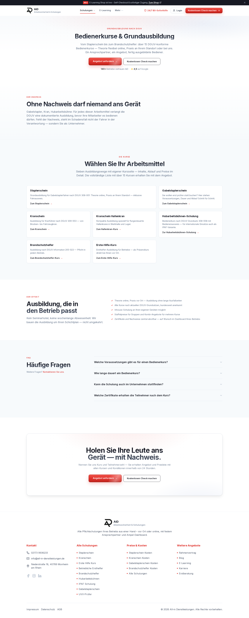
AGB (59, 609)
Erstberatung (186, 573)
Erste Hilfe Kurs (87, 563)
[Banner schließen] (245, 3)
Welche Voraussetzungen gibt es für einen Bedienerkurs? (131, 362)
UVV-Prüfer (85, 594)
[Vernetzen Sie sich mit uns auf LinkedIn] (40, 576)
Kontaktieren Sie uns (53, 372)
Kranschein (85, 557)
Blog (181, 557)
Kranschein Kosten (139, 557)
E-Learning (105, 10)
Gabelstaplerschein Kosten (143, 563)
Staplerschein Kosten (140, 552)
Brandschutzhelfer (89, 573)
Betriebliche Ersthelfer (91, 568)
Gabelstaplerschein (89, 589)
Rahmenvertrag (187, 552)
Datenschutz (48, 609)
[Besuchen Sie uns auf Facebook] (28, 576)
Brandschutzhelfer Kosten (143, 568)
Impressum (33, 609)
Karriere (183, 568)
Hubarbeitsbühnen (89, 578)
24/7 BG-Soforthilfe (157, 10)
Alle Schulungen (138, 573)
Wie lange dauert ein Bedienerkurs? (117, 373)
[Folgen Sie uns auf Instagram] (34, 576)
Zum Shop (154, 2)
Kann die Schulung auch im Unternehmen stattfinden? (128, 384)
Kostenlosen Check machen (142, 61)
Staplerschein (86, 552)
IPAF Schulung (87, 583)
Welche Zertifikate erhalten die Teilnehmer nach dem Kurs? (132, 395)
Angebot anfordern (105, 61)
